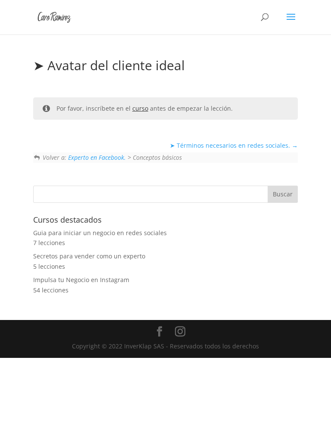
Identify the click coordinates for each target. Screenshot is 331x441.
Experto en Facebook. (97, 157)
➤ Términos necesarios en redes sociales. (231, 145)
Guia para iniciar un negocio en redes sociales (100, 233)
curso (140, 108)
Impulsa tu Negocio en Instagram (81, 280)
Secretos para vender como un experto (89, 256)
